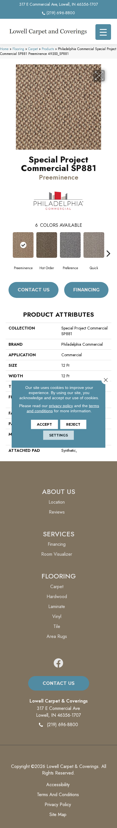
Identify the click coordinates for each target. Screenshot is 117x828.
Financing (86, 290)
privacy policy (61, 405)
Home (4, 48)
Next (108, 245)
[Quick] (94, 245)
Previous (8, 245)
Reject (73, 424)
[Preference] (70, 245)
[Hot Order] (46, 245)
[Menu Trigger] (103, 32)
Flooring (18, 48)
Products (48, 48)
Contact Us (34, 290)
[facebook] (58, 663)
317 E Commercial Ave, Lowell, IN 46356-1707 (58, 4)
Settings (58, 435)
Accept (44, 424)
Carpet (33, 48)
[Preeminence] (23, 245)
